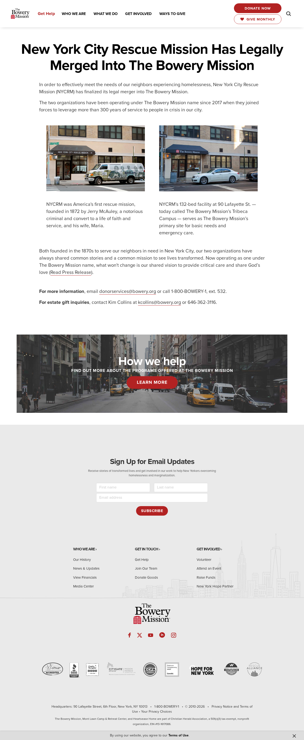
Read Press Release (70, 272)
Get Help (46, 13)
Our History (82, 559)
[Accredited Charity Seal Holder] (74, 670)
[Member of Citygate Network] (121, 668)
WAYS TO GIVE (172, 13)
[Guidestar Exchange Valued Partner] (172, 669)
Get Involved (208, 549)
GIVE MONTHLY (259, 19)
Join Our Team (146, 568)
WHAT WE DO (106, 13)
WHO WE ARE (74, 13)
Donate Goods (146, 577)
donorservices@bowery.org (127, 291)
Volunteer (204, 559)
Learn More (152, 382)
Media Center (83, 586)
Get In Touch (146, 549)
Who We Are (84, 549)
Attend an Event (209, 568)
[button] (73, 14)
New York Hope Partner (215, 586)
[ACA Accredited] (52, 669)
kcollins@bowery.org (159, 302)
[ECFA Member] (150, 669)
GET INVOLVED (138, 13)
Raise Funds (206, 577)
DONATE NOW (258, 8)
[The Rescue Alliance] (254, 669)
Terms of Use (178, 735)
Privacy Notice (222, 707)
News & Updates (86, 568)
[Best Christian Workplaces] (231, 669)
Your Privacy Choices (156, 712)
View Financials (85, 577)
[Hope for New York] (201, 669)
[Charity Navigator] (92, 669)
